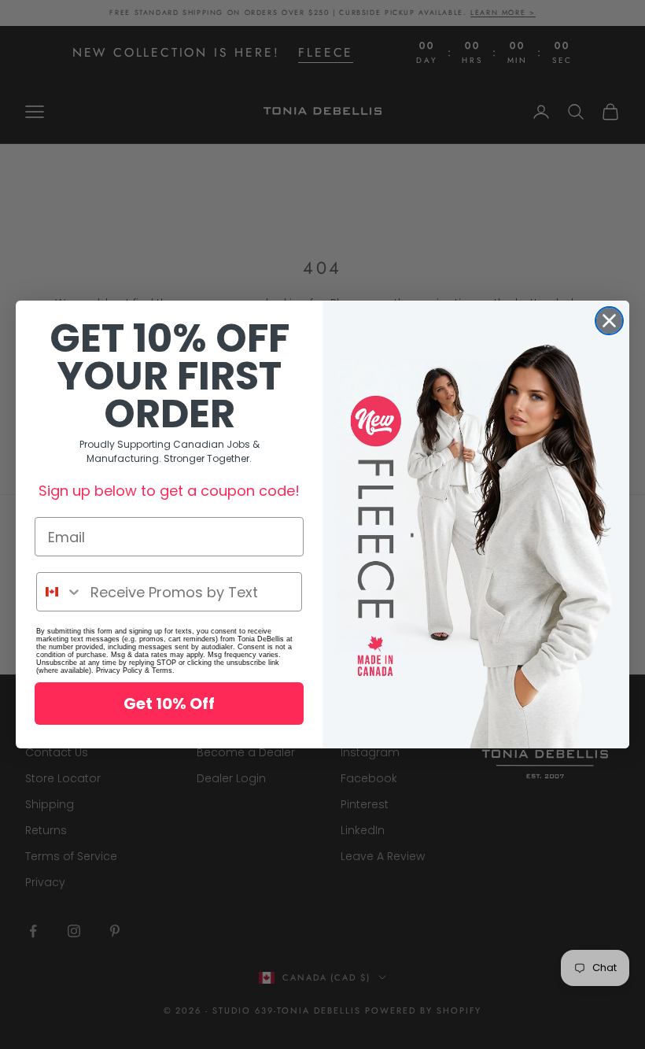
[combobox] (60, 592)
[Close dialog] (609, 320)
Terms (162, 670)
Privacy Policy (119, 670)
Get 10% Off (169, 704)
